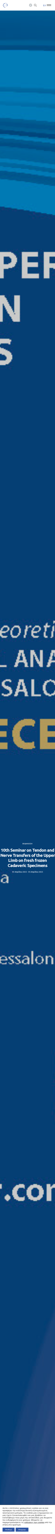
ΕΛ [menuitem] (44, 5)
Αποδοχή (8, 1530)
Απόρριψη (22, 1530)
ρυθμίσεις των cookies (34, 1522)
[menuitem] (44, 5)
